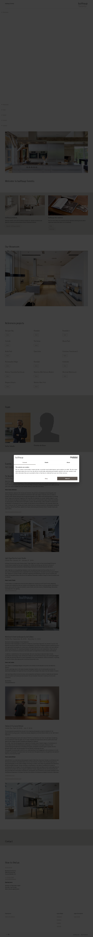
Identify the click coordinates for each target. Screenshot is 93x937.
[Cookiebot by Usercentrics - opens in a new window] (71, 458)
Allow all (67, 478)
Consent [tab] (25, 462)
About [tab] (68, 462)
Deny (46, 478)
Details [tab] (46, 462)
